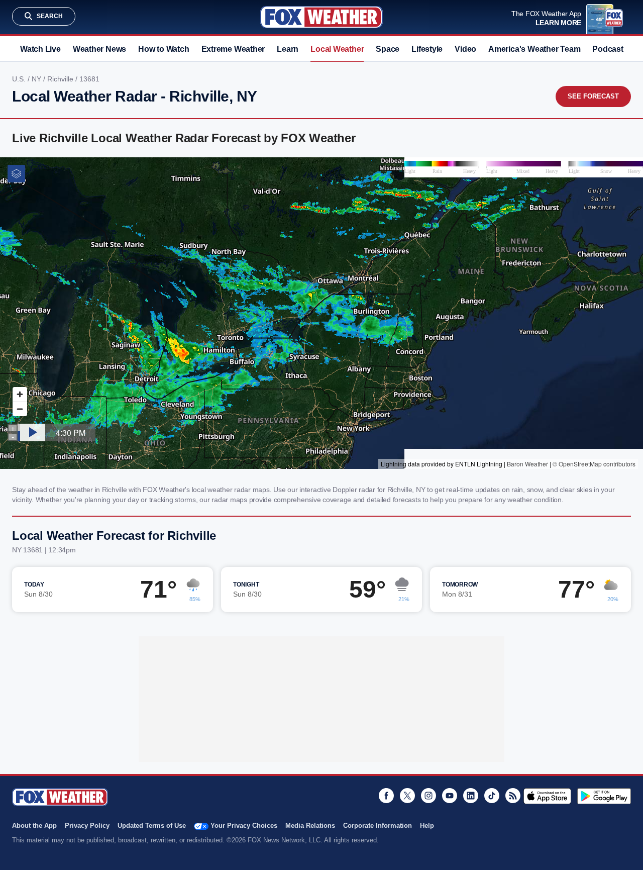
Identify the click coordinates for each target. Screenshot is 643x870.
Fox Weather (321, 17)
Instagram (428, 795)
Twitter (407, 795)
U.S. (20, 79)
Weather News (99, 49)
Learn (287, 49)
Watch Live (40, 49)
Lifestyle (427, 49)
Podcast (607, 49)
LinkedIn (470, 795)
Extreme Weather (233, 49)
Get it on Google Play (604, 796)
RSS (512, 795)
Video (465, 49)
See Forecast (593, 96)
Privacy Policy (87, 825)
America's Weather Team (534, 49)
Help (427, 825)
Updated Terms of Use (152, 825)
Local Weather (337, 49)
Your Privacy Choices (243, 825)
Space (387, 49)
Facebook (386, 795)
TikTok (491, 795)
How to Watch (163, 49)
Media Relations (310, 825)
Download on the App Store (547, 796)
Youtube (449, 795)
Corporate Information (377, 825)
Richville (61, 79)
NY (37, 79)
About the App (34, 825)
